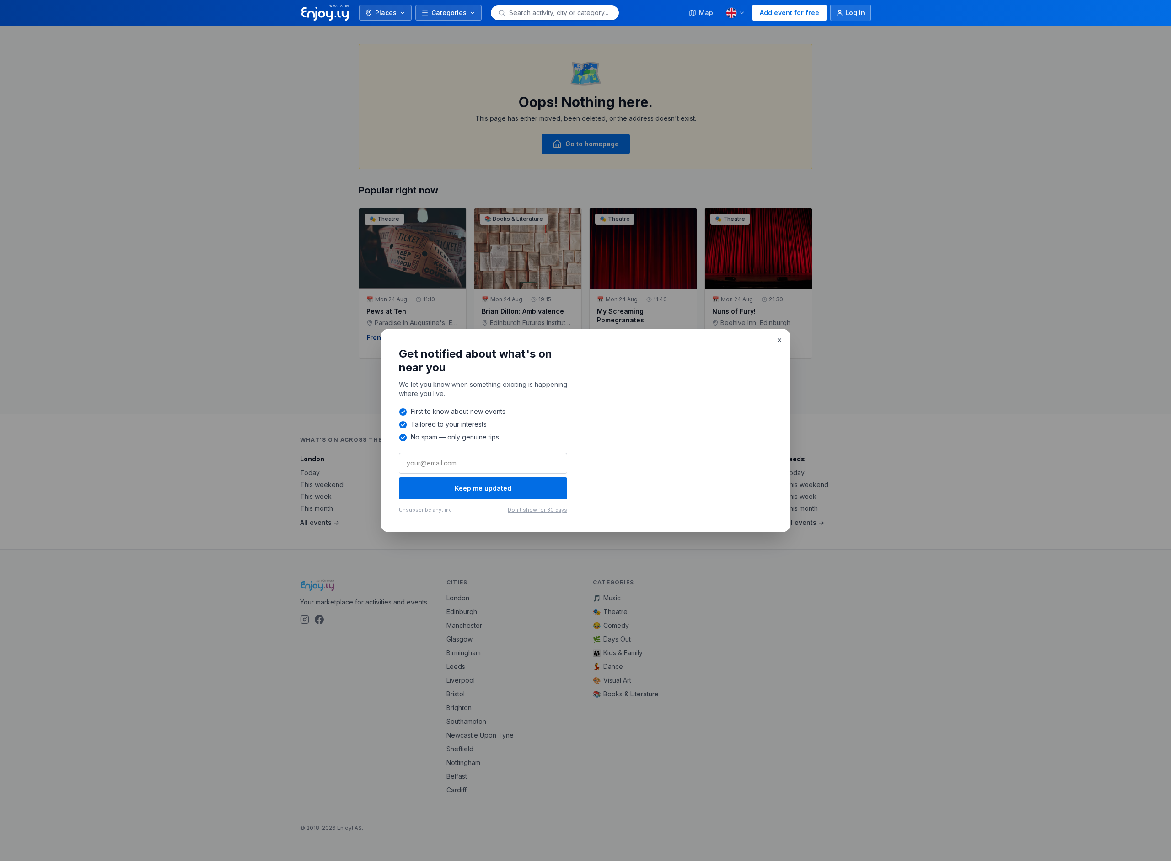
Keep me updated (483, 488)
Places (386, 12)
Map (706, 12)
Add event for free (789, 12)
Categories (449, 12)
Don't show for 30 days (537, 510)
